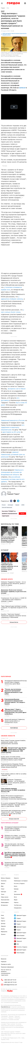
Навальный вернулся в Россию (13, 420)
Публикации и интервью (20, 880)
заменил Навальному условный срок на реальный (13, 454)
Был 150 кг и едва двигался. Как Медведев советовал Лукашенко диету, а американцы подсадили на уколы (15, 855)
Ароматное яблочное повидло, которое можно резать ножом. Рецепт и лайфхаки (14, 864)
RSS (18, 944)
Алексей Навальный (7, 507)
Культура (3, 891)
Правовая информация (7, 967)
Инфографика (5, 902)
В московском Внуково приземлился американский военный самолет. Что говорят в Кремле (15, 701)
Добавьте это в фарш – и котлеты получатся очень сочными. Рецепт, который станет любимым (15, 837)
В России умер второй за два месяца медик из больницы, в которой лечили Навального (9, 539)
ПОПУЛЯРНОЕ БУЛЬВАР (9, 823)
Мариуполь (4, 931)
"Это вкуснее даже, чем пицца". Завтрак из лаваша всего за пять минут (15, 845)
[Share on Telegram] (18, 501)
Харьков (3, 926)
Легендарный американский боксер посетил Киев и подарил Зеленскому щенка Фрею (16, 682)
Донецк (3, 923)
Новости (3, 874)
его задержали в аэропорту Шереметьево (12, 427)
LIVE (15, 891)
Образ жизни (4, 897)
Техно (2, 894)
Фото (15, 897)
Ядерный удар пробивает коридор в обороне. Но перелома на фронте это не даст (14, 607)
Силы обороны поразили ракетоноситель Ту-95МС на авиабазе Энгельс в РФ (13, 790)
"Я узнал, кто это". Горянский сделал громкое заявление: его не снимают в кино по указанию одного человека (9, 567)
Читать (22, 513)
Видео (15, 899)
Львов (2, 918)
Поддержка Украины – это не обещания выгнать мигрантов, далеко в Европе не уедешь (13, 583)
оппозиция (10, 504)
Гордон (3, 8)
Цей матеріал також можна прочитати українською (14, 34)
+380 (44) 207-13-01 (10, 980)
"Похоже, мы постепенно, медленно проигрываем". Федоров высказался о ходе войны (13, 691)
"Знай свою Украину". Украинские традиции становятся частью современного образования (13, 615)
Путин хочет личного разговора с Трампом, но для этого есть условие (13, 591)
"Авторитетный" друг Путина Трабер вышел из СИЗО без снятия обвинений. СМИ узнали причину (13, 750)
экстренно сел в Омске (17, 389)
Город (2, 912)
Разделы (16, 874)
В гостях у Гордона (19, 883)
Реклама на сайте (6, 964)
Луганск (3, 934)
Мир (8, 8)
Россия (4, 504)
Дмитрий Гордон (21, 915)
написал (22, 88)
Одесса (3, 920)
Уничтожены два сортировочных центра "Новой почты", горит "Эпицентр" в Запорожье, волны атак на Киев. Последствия (13, 813)
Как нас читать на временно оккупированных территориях (6, 972)
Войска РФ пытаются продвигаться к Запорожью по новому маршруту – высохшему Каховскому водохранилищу (14, 797)
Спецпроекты (17, 907)
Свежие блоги (7, 579)
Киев (2, 915)
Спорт (2, 889)
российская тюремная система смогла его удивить (12, 479)
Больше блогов (14, 622)
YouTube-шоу (17, 905)
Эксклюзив (17, 894)
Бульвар (5, 550)
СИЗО (22, 504)
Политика (3, 880)
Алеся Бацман (20, 935)
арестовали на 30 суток (11, 432)
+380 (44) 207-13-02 (10, 982)
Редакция (3, 961)
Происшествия (5, 899)
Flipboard (19, 941)
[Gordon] (13, 3)
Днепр (3, 929)
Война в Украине (5, 878)
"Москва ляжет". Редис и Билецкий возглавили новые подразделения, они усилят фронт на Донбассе (15, 712)
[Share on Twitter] (14, 501)
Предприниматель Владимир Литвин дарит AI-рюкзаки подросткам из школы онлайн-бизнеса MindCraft (13, 765)
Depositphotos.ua (5, 1007)
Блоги (15, 886)
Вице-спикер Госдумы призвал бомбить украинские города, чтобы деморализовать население (13, 742)
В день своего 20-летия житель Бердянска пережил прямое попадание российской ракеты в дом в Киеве (13, 758)
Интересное (4, 905)
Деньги (3, 883)
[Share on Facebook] (11, 501)
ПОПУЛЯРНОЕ (6, 676)
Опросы (16, 902)
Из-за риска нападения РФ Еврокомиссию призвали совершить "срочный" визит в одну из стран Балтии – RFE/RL (14, 804)
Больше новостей (14, 818)
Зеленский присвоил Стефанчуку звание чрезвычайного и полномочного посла (15, 721)
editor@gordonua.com (10, 984)
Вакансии (3, 958)
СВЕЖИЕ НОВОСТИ (8, 736)
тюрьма (17, 504)
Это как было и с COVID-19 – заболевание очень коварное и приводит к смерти (13, 599)
